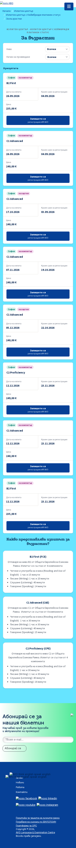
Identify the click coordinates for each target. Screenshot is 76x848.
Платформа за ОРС (26, 825)
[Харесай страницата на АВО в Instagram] (47, 804)
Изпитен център (23, 11)
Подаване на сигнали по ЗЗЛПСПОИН (36, 821)
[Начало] (6, 3)
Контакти (21, 792)
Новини (20, 782)
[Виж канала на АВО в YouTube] (25, 804)
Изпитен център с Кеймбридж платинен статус (33, 14)
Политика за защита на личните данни (38, 817)
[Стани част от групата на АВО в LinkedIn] (47, 798)
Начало (7, 11)
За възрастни (14, 18)
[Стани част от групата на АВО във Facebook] (26, 798)
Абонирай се (13, 748)
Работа (20, 787)
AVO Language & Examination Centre (35, 832)
